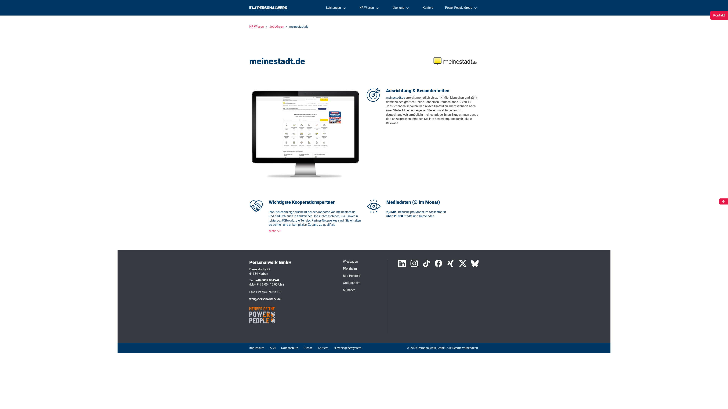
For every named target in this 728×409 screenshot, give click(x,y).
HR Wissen (256, 26)
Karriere (428, 7)
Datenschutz (289, 348)
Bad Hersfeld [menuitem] (351, 276)
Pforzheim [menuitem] (350, 268)
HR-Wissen (367, 7)
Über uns (398, 7)
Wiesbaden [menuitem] (350, 261)
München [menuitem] (349, 290)
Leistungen (334, 7)
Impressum (256, 348)
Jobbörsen (276, 26)
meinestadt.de (395, 97)
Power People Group (459, 7)
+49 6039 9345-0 (267, 280)
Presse (308, 348)
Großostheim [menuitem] (351, 283)
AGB (273, 348)
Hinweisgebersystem (347, 348)
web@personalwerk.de (265, 299)
